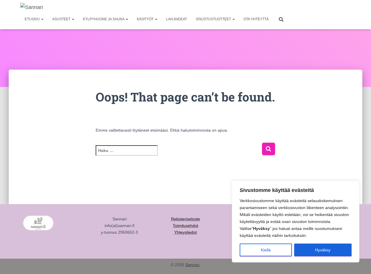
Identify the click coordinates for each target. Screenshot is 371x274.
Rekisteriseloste (185, 219)
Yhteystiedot (185, 232)
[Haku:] (179, 154)
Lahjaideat (176, 19)
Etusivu (33, 19)
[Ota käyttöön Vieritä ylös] (359, 262)
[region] (295, 221)
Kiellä (266, 250)
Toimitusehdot (185, 225)
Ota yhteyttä (256, 19)
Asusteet (61, 19)
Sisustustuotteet (214, 19)
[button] (42, 19)
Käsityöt (145, 19)
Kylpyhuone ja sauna (104, 19)
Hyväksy (322, 250)
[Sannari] (31, 7)
